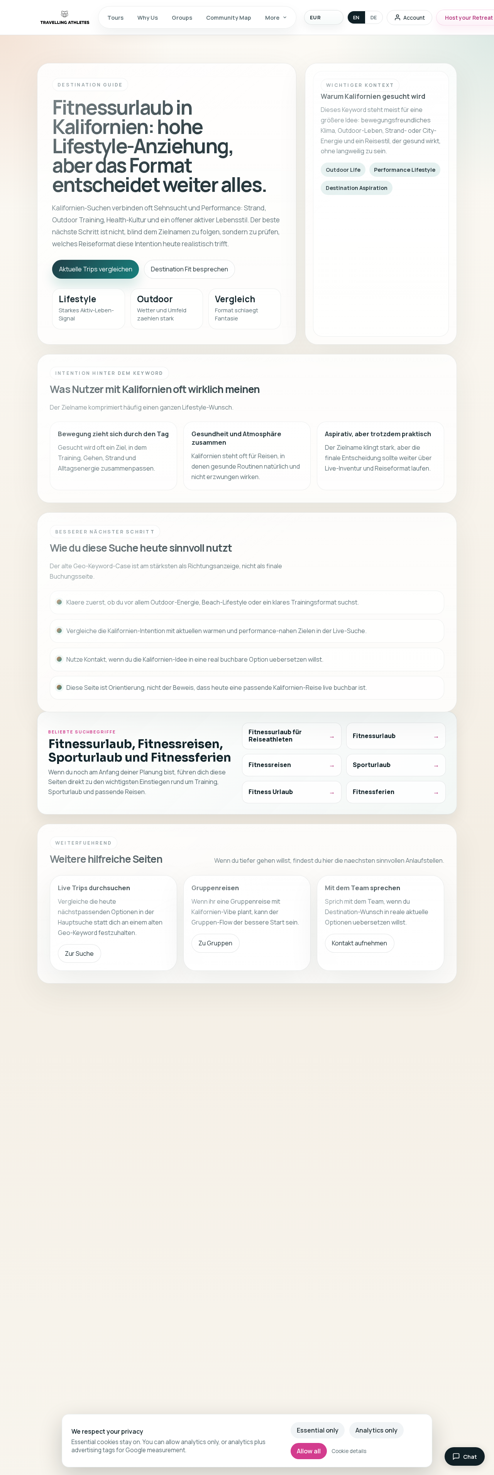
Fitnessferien (373, 791)
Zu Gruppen (215, 943)
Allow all (309, 1451)
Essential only (317, 1430)
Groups (182, 17)
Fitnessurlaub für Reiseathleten (275, 735)
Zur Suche (79, 953)
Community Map (228, 17)
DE (373, 17)
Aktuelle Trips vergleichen (95, 269)
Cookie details (349, 1451)
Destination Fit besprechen (189, 269)
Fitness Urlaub (271, 791)
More (272, 17)
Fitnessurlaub (374, 736)
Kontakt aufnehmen (359, 943)
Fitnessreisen (270, 764)
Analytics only (376, 1430)
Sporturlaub (372, 764)
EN (356, 17)
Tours (115, 17)
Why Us (147, 17)
